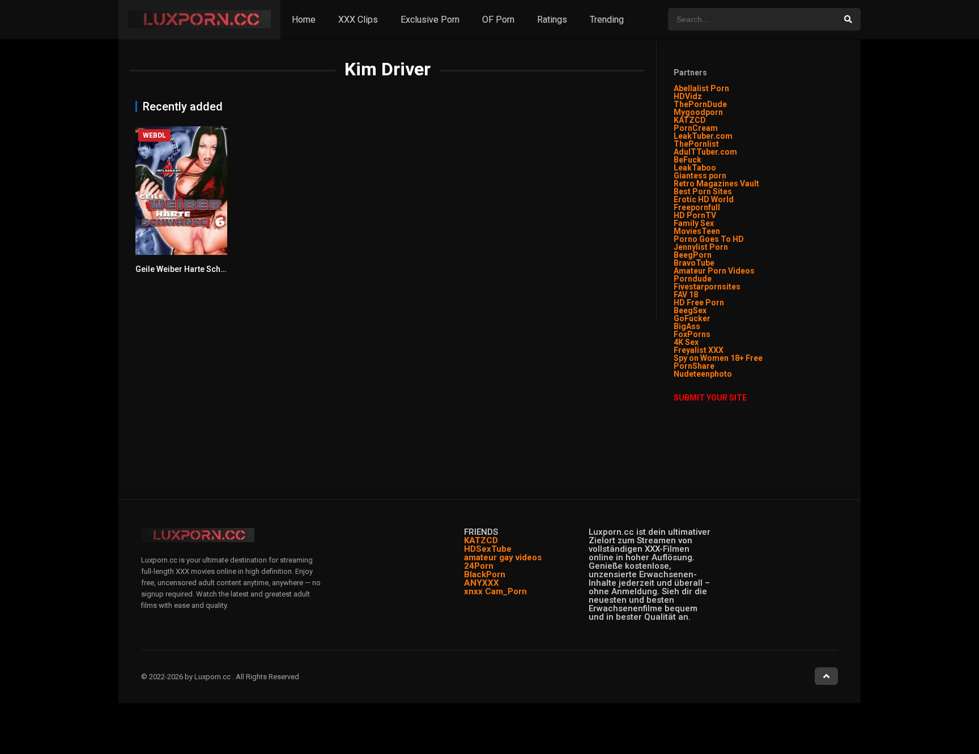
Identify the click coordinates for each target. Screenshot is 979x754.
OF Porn (498, 19)
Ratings (552, 19)
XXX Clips (358, 19)
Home (304, 19)
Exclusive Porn (430, 19)
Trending (607, 19)
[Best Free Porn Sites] (733, 373)
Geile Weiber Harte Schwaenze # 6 (198, 269)
